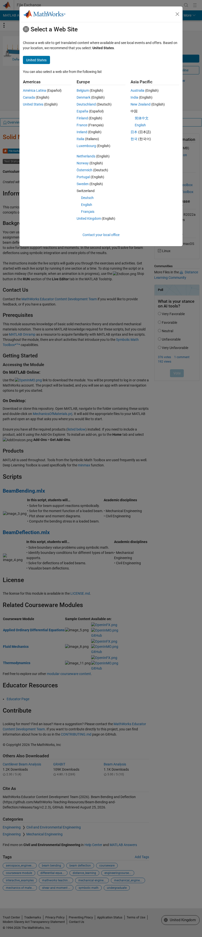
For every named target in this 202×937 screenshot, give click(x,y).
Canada (29, 97)
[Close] (177, 14)
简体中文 (142, 118)
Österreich (84, 170)
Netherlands (86, 156)
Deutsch (87, 198)
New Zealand (141, 104)
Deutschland (86, 104)
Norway (83, 163)
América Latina (34, 90)
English (86, 205)
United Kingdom (89, 218)
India (134, 97)
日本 (134, 132)
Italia (80, 139)
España (82, 111)
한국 (134, 139)
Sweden (83, 184)
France (82, 125)
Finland (82, 118)
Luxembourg (86, 146)
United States (33, 104)
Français (87, 212)
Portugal (83, 177)
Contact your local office (101, 235)
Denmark (83, 97)
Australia (137, 90)
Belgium (83, 90)
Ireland (82, 132)
